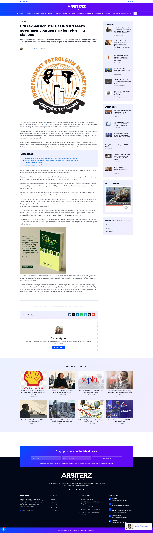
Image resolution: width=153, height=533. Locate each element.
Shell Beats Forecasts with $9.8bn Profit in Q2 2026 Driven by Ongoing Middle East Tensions (33, 392)
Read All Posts (58, 347)
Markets (28, 13)
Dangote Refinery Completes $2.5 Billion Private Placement (120, 420)
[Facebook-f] (123, 1)
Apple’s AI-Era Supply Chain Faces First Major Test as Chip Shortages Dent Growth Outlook (122, 157)
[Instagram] (130, 1)
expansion (46, 124)
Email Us (114, 498)
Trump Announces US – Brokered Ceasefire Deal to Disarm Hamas (121, 169)
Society (89, 13)
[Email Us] (110, 499)
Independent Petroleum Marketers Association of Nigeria (68, 307)
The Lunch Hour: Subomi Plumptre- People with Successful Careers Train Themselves (121, 58)
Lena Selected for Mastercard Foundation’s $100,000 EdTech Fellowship (122, 112)
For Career (115, 520)
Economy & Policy (39, 13)
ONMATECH (91, 530)
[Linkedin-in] (128, 1)
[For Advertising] (110, 516)
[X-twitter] (126, 1)
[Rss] (132, 1)
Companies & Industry (61, 13)
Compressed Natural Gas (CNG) (43, 307)
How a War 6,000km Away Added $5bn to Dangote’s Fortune (33, 420)
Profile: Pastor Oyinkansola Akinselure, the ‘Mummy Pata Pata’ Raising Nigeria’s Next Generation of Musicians (122, 30)
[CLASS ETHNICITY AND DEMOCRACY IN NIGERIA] (43, 273)
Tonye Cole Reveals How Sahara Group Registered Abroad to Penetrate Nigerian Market (120, 392)
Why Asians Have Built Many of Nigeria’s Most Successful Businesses (122, 93)
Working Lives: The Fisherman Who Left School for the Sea (122, 70)
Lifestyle (107, 13)
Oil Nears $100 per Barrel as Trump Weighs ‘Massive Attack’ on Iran (91, 420)
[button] (135, 13)
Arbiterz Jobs (125, 13)
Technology (98, 13)
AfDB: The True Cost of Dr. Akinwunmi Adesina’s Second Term (122, 81)
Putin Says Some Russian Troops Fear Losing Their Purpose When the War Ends (122, 135)
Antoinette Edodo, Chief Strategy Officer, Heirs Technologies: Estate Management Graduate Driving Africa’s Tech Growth (122, 44)
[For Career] (110, 521)
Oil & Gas (24, 21)
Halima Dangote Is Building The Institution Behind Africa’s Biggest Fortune (62, 391)
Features (115, 13)
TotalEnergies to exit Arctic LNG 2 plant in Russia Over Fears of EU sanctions (62, 420)
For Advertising (116, 515)
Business (20, 13)
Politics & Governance (77, 13)
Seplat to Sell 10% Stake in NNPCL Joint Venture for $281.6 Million (91, 391)
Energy (50, 13)
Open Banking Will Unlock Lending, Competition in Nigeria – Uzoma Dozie (121, 123)
